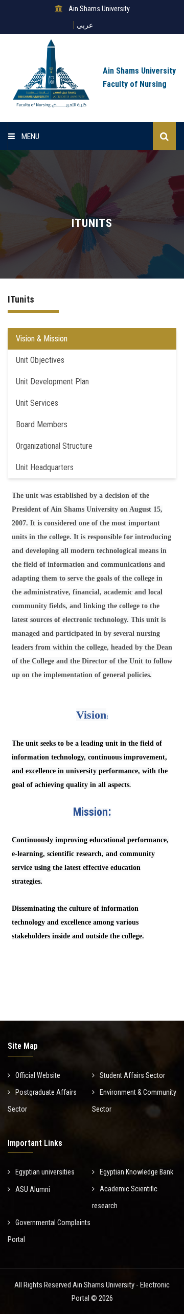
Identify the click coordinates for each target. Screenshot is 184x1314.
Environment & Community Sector (134, 1100)
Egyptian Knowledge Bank (136, 1172)
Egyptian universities (45, 1172)
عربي (85, 25)
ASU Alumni (32, 1189)
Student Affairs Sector (132, 1075)
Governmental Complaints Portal (49, 1230)
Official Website (37, 1075)
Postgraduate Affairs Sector (42, 1100)
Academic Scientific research (124, 1197)
